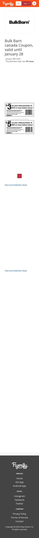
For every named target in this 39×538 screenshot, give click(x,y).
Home (19, 478)
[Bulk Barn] (19, 22)
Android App (19, 485)
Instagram (19, 496)
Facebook (19, 499)
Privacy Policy (19, 513)
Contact (20, 521)
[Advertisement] (19, 83)
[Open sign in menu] (34, 3)
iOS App (19, 482)
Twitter (19, 503)
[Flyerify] (2, 3)
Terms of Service (19, 517)
